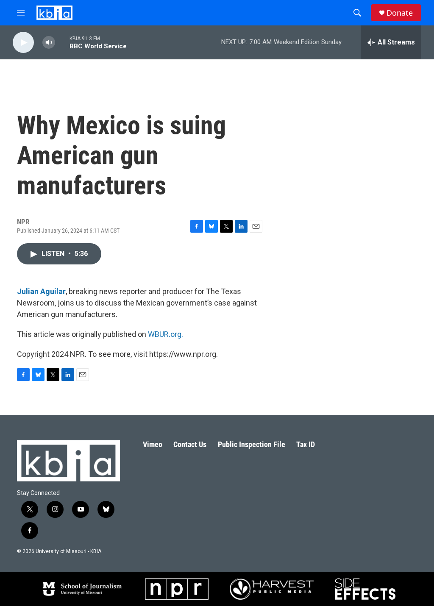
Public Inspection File (251, 444)
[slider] (62, 42)
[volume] (49, 42)
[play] (23, 42)
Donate (400, 12)
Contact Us (189, 444)
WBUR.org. (165, 334)
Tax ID (305, 444)
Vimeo (152, 444)
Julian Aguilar (41, 291)
